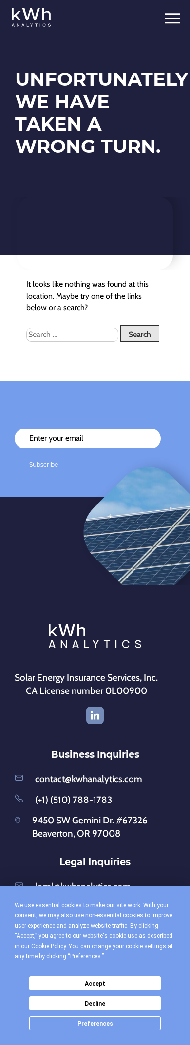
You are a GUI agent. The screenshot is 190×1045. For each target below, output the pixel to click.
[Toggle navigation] (175, 18)
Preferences (95, 1023)
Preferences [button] (85, 956)
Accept (95, 983)
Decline (95, 1003)
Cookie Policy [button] (48, 946)
